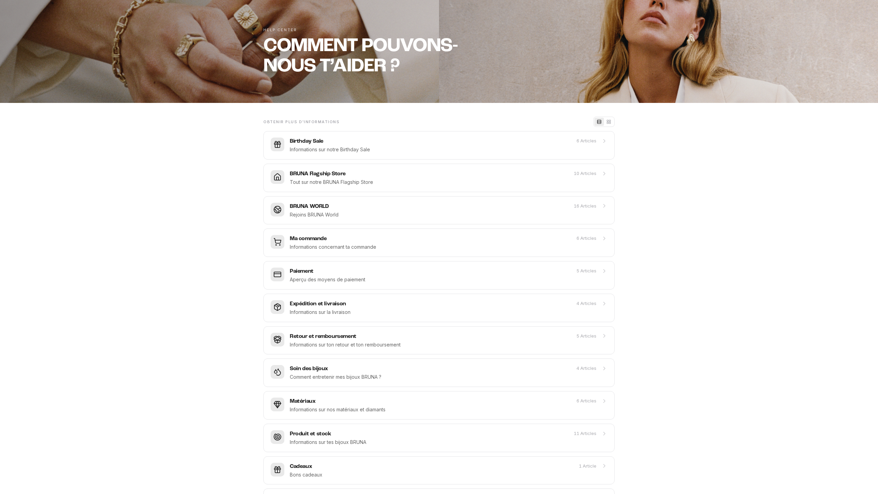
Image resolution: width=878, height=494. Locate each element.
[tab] (599, 122)
